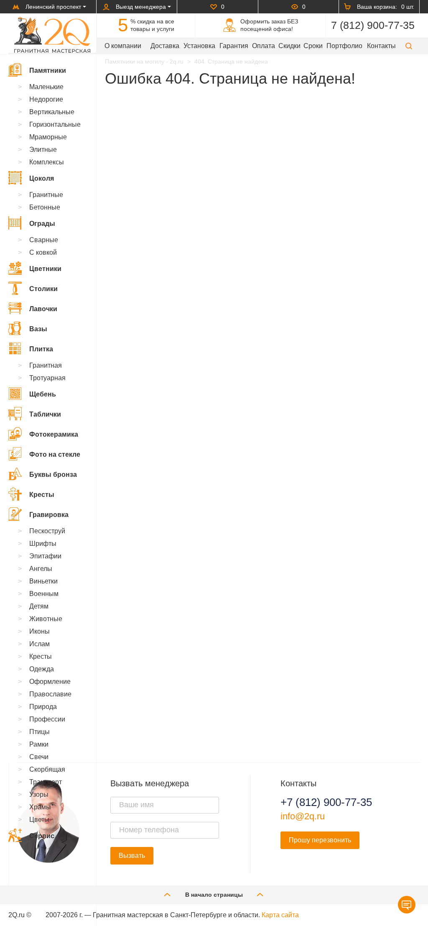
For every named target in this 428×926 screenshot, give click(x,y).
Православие (50, 694)
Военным (44, 593)
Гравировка (49, 514)
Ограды (42, 223)
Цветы (39, 819)
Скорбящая (47, 769)
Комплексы (46, 162)
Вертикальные (51, 111)
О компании (122, 45)
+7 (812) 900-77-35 (326, 802)
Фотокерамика (53, 434)
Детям (38, 606)
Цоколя (41, 178)
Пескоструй (47, 531)
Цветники (45, 268)
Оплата (263, 45)
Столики (43, 288)
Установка (199, 45)
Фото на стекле (54, 454)
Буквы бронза (53, 474)
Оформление (50, 681)
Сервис (41, 835)
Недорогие (46, 99)
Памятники (47, 70)
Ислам (39, 643)
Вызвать (132, 855)
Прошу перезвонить (320, 840)
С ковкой (43, 252)
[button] (409, 46)
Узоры (38, 794)
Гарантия (233, 45)
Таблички (45, 414)
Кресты (41, 494)
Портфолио (344, 45)
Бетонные (44, 207)
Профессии (47, 719)
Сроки (313, 45)
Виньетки (43, 581)
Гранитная (45, 365)
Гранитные (46, 194)
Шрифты (42, 543)
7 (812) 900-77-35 (373, 25)
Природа (43, 706)
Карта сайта (280, 914)
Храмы (40, 807)
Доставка (164, 45)
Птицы (39, 731)
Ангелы (40, 568)
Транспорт (45, 781)
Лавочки (43, 308)
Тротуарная (47, 377)
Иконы (39, 631)
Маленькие (46, 86)
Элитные (43, 149)
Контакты (381, 45)
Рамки (38, 744)
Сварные (43, 239)
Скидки (289, 45)
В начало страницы (214, 894)
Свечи (38, 756)
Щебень (42, 394)
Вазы (38, 329)
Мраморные (48, 137)
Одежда (41, 669)
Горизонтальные (55, 124)
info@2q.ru (302, 816)
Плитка (41, 349)
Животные (45, 618)
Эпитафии (45, 556)
